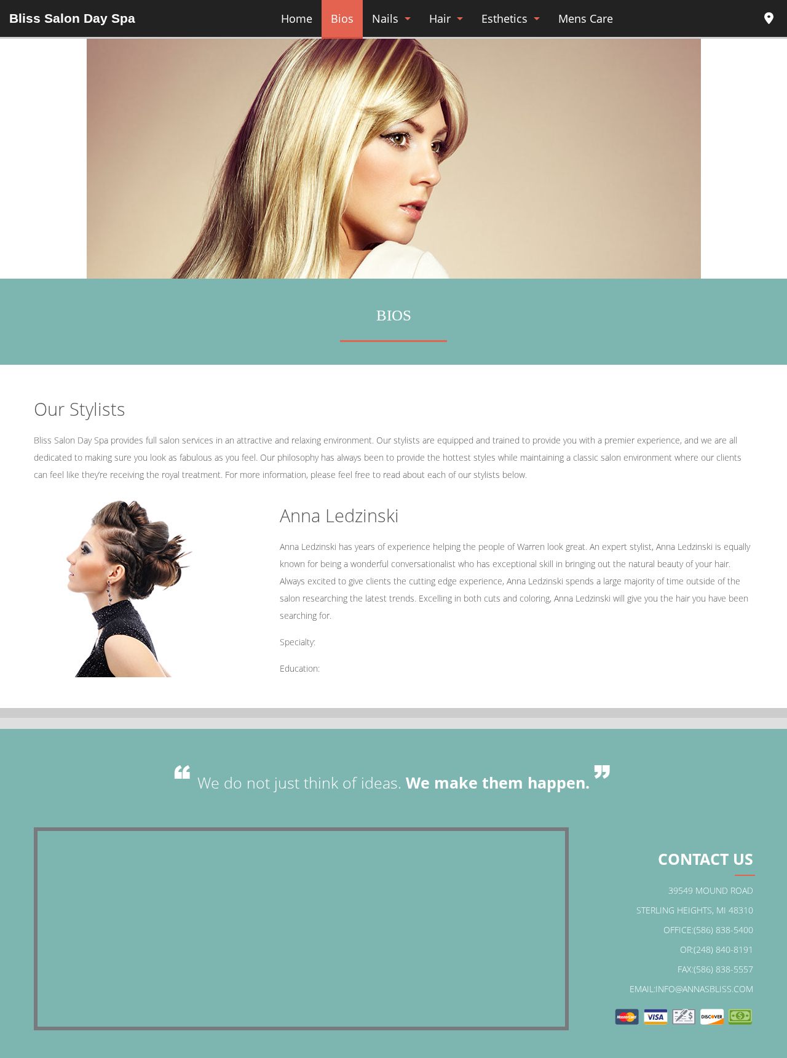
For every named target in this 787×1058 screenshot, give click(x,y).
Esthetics (504, 18)
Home (296, 18)
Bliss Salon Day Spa (72, 18)
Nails (385, 18)
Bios (342, 18)
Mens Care (585, 18)
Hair (440, 18)
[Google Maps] (768, 20)
